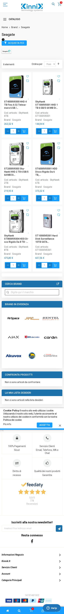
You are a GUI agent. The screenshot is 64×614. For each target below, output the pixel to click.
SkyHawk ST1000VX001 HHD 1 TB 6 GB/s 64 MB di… (46, 104)
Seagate (16, 120)
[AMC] (31, 318)
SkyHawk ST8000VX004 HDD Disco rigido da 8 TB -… (16, 238)
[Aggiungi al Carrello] (23, 131)
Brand (14, 27)
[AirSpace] (13, 318)
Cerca (53, 4)
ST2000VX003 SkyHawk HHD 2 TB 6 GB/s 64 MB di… (16, 171)
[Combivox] (50, 355)
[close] (59, 425)
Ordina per (37, 64)
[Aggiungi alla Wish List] (27, 76)
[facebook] (32, 541)
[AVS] (31, 337)
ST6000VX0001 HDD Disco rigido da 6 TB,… (46, 171)
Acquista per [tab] (16, 43)
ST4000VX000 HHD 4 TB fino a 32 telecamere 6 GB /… (15, 104)
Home (5, 27)
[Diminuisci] (7, 131)
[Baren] (31, 355)
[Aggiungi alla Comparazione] (27, 81)
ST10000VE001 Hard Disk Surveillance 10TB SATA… (46, 238)
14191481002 (32, 595)
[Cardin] (50, 337)
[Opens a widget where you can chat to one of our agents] (52, 608)
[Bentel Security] (50, 318)
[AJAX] (13, 337)
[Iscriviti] (59, 528)
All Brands (57, 284)
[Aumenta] (18, 131)
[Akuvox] (13, 355)
